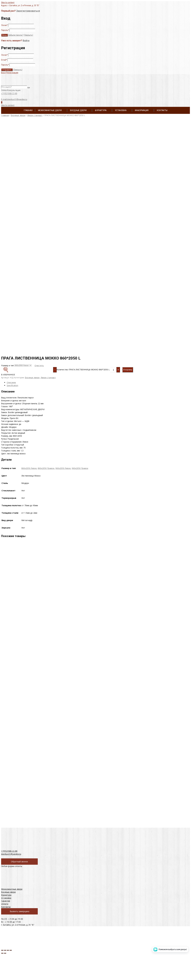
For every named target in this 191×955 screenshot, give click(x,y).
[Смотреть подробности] (21, 596)
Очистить (39, 365)
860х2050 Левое (29, 468)
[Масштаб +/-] (11, 950)
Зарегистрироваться (28, 11)
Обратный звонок (19, 861)
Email (4, 60)
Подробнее (27, 609)
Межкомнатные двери (50, 110)
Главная (28, 110)
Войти (26, 40)
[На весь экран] (8, 950)
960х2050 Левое (63, 468)
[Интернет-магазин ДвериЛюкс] (17, 84)
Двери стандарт (34, 115)
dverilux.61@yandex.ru (11, 854)
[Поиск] (28, 87)
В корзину (127, 370)
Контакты (162, 110)
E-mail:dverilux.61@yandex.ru (14, 99)
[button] (30, 371)
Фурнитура (101, 110)
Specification (12, 385)
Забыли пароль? (15, 35)
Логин (4, 25)
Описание (11, 382)
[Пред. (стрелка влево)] (2, 953)
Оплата (4, 903)
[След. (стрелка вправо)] (5, 953)
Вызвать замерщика (19, 911)
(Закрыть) (28, 35)
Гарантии (5, 900)
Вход (3, 73)
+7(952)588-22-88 (9, 93)
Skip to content (7, 2)
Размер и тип (7, 365)
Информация (141, 110)
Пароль (5, 30)
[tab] (98, 382)
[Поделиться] (5, 950)
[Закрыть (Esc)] (2, 950)
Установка (121, 110)
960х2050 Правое (80, 468)
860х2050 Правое (46, 468)
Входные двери (78, 110)
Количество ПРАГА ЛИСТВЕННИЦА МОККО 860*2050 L (83, 369)
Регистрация (12, 73)
